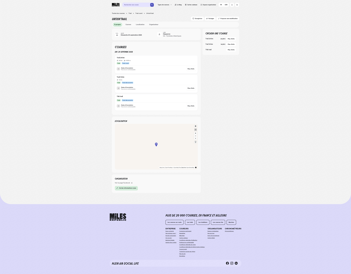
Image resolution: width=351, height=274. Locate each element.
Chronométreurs (229, 231)
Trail (130, 13)
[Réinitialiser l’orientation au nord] (195, 138)
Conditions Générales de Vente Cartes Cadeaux (192, 247)
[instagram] (232, 263)
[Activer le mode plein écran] (195, 129)
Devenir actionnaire (171, 235)
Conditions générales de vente (187, 244)
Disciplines (182, 256)
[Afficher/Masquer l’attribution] (196, 167)
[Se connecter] (232, 5)
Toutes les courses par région (187, 251)
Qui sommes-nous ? (171, 233)
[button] (156, 147)
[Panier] (237, 5)
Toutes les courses (118, 13)
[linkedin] (237, 263)
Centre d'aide (211, 238)
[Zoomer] (195, 133)
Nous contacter (170, 231)
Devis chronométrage (213, 235)
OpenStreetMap (190, 167)
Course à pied (183, 249)
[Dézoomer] (195, 136)
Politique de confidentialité (186, 242)
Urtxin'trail (150, 13)
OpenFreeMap (168, 167)
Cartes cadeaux (183, 238)
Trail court (139, 13)
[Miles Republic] (116, 4)
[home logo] (118, 217)
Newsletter (182, 233)
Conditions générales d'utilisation (188, 240)
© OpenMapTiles (177, 167)
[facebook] (228, 263)
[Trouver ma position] (195, 126)
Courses (128, 24)
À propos (117, 24)
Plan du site (182, 253)
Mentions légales (170, 240)
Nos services (211, 233)
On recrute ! (169, 238)
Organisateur (153, 24)
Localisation (140, 24)
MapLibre (162, 167)
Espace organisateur (213, 231)
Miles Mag (182, 235)
